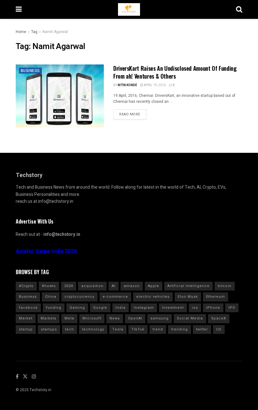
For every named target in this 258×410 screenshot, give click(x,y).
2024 (68, 286)
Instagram (144, 307)
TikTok (138, 329)
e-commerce (115, 296)
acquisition (92, 286)
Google (100, 307)
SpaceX (218, 318)
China (50, 296)
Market (25, 318)
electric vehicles (153, 296)
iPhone (213, 307)
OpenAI (135, 318)
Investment (173, 307)
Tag (34, 32)
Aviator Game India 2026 (46, 251)
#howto (49, 286)
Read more (129, 114)
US (219, 329)
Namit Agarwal (55, 32)
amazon (132, 286)
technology (93, 329)
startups (49, 329)
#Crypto (26, 286)
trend (158, 329)
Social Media (190, 318)
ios (195, 307)
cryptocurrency (79, 296)
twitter (202, 329)
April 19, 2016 (154, 85)
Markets (48, 318)
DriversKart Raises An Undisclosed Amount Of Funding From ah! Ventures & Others (175, 72)
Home (21, 32)
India (120, 307)
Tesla (117, 329)
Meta (69, 318)
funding (53, 307)
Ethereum (215, 296)
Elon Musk (188, 296)
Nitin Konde (127, 85)
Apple (153, 286)
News (114, 318)
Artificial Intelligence (188, 286)
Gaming (77, 307)
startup (26, 329)
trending (179, 329)
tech (69, 329)
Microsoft (91, 318)
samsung (159, 318)
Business (30, 71)
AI (113, 286)
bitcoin (225, 286)
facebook (28, 307)
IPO (231, 307)
